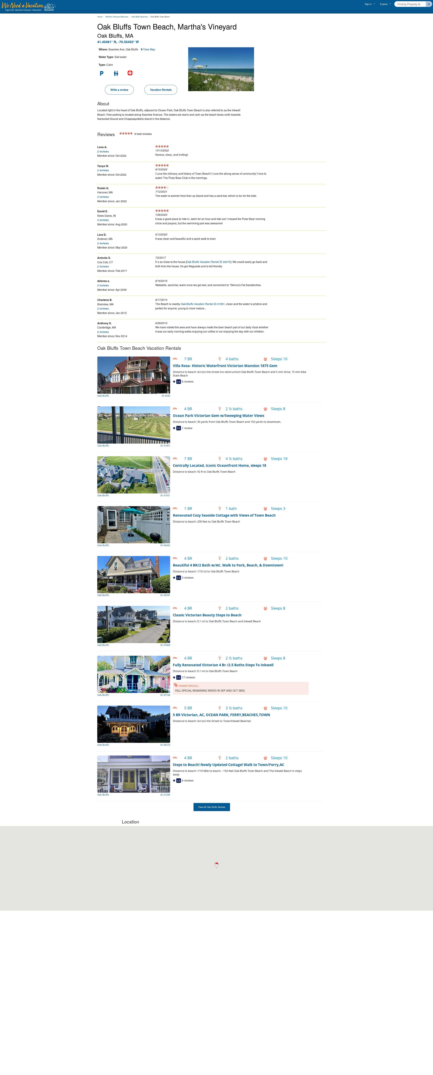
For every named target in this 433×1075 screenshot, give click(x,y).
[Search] (429, 4)
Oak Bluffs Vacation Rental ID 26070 (209, 262)
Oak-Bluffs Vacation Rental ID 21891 (203, 304)
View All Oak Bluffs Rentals (211, 807)
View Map (149, 49)
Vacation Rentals (161, 90)
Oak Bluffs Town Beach (160, 17)
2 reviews (103, 151)
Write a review (119, 90)
